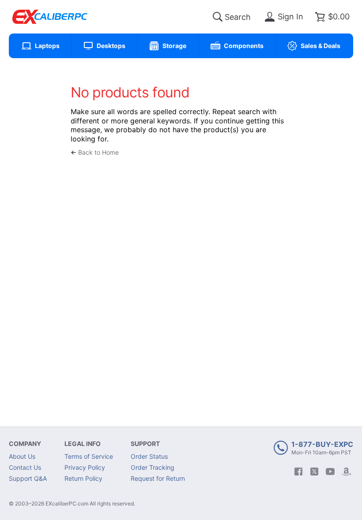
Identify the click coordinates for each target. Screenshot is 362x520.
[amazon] (346, 471)
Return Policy (83, 478)
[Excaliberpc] (49, 17)
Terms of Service (88, 456)
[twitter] (314, 471)
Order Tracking (152, 467)
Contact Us (25, 467)
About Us (22, 456)
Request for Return (158, 478)
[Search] (217, 17)
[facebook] (298, 471)
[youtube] (330, 471)
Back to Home (98, 152)
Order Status (149, 456)
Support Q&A (28, 478)
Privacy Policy (84, 467)
